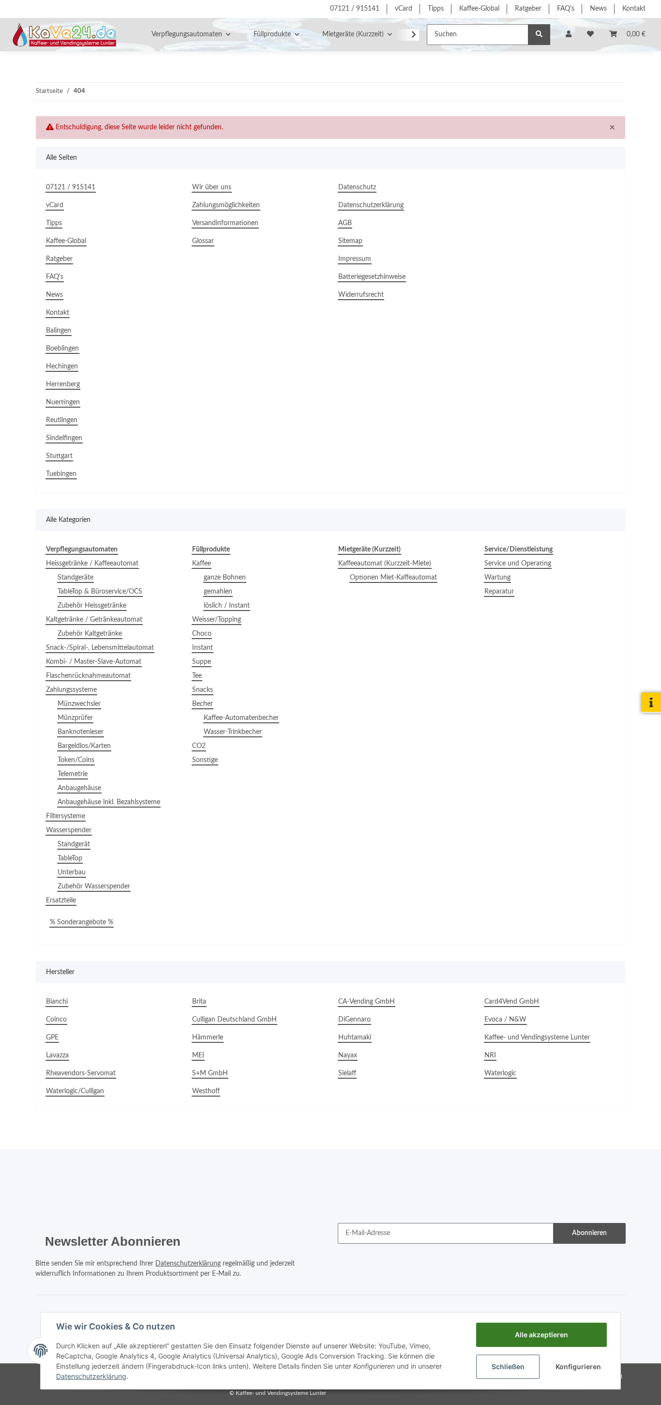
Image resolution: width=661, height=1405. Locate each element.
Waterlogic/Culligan (75, 1091)
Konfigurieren (578, 1366)
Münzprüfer (75, 718)
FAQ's (565, 8)
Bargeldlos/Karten (84, 746)
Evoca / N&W (505, 1019)
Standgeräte (75, 577)
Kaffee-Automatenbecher (241, 718)
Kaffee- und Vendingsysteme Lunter (537, 1037)
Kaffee (201, 563)
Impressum (354, 259)
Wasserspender (68, 830)
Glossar (203, 241)
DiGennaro (354, 1019)
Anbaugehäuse (79, 788)
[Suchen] (539, 34)
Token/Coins (76, 760)
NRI (490, 1055)
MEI (198, 1055)
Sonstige (205, 760)
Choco (201, 633)
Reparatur (499, 591)
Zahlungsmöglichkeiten (226, 205)
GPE (52, 1037)
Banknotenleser (81, 732)
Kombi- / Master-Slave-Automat (93, 661)
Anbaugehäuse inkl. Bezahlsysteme (109, 802)
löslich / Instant (227, 605)
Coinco (56, 1019)
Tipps (436, 8)
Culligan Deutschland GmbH (234, 1019)
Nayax (347, 1055)
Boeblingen (62, 348)
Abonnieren (589, 1233)
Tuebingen (61, 474)
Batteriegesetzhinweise (372, 277)
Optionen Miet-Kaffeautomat (393, 577)
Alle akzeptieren (541, 1334)
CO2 (199, 746)
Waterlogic (500, 1073)
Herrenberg (63, 384)
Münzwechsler (79, 704)
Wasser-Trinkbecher (233, 732)
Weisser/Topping (216, 619)
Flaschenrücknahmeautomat (88, 675)
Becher (202, 704)
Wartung (497, 577)
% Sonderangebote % (81, 922)
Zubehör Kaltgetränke (90, 633)
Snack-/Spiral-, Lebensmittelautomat (100, 647)
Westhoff (206, 1091)
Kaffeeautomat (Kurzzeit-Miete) (384, 563)
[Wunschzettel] (590, 34)
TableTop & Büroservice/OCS (100, 591)
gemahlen (218, 591)
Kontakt (634, 8)
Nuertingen (63, 402)
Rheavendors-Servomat (81, 1073)
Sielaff (347, 1073)
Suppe (201, 661)
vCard (403, 8)
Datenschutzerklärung (371, 205)
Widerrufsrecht (361, 294)
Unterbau (72, 872)
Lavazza (57, 1055)
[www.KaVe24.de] (62, 34)
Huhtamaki (354, 1037)
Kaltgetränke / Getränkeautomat (94, 619)
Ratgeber (528, 8)
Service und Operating (517, 563)
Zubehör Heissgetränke (92, 605)
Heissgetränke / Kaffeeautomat (92, 563)
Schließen (508, 1366)
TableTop (70, 858)
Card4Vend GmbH (511, 1001)
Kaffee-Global (479, 8)
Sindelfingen (64, 438)
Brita (199, 1001)
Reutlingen (61, 420)
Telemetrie (73, 774)
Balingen (58, 330)
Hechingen (62, 366)
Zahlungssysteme (71, 690)
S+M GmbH (210, 1073)
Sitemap (350, 241)
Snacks (202, 690)
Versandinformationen (225, 223)
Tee (197, 675)
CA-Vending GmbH (366, 1001)
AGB (345, 223)
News (598, 8)
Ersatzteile (61, 900)
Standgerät (74, 844)
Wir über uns (211, 187)
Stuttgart (59, 456)
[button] (568, 34)
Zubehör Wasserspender (94, 886)
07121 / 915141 (354, 8)
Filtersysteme (65, 816)
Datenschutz (357, 187)
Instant (202, 647)
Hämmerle (207, 1037)
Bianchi (57, 1001)
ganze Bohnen (225, 577)
